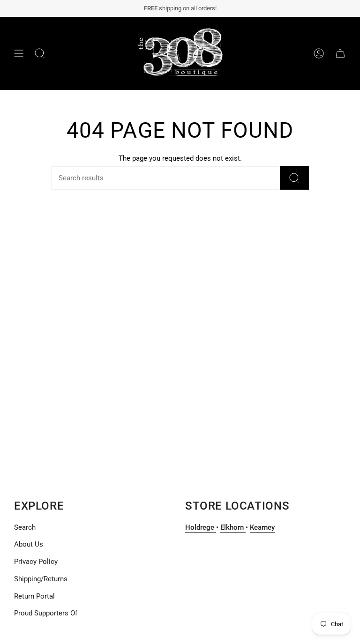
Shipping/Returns (41, 579)
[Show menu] (18, 53)
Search (25, 527)
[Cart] (340, 53)
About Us (28, 544)
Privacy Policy (36, 561)
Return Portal (34, 596)
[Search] (294, 178)
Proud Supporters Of (45, 613)
